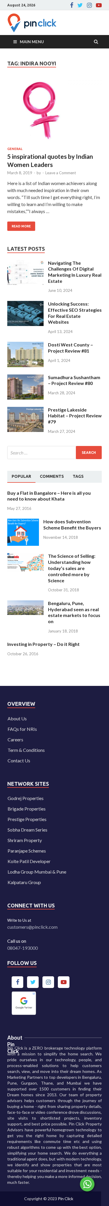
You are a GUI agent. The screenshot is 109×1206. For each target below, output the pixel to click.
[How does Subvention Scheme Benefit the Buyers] (23, 522)
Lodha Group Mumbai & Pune (37, 871)
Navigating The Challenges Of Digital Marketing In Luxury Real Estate (74, 272)
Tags (78, 476)
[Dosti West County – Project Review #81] (25, 345)
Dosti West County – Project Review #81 (70, 347)
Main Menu (32, 41)
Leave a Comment (60, 172)
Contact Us (19, 760)
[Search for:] (54, 452)
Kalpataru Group (24, 882)
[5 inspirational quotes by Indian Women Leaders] (54, 113)
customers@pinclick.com (32, 927)
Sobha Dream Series (27, 829)
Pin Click (65, 1198)
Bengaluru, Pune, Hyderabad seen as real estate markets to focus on (74, 612)
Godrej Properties (26, 798)
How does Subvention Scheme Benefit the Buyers (72, 524)
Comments (52, 476)
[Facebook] (72, 5)
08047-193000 (22, 948)
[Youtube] (98, 5)
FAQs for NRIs (22, 729)
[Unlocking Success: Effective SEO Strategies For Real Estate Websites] (25, 304)
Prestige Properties (27, 819)
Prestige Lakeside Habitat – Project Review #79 (75, 416)
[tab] (21, 476)
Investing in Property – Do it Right (43, 644)
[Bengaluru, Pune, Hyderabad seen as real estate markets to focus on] (25, 604)
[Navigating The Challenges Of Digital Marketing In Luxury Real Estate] (25, 263)
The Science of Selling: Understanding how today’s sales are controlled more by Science (71, 568)
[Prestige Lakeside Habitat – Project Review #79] (25, 410)
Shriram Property (25, 840)
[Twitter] (80, 5)
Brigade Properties (27, 808)
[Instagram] (89, 5)
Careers (15, 739)
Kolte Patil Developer (29, 861)
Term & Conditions (26, 750)
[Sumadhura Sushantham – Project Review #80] (25, 378)
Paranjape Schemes (27, 850)
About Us (17, 718)
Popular (21, 476)
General (14, 149)
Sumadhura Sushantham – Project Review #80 (74, 380)
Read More (19, 225)
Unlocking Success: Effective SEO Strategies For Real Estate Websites (75, 313)
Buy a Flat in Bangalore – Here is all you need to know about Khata (49, 496)
